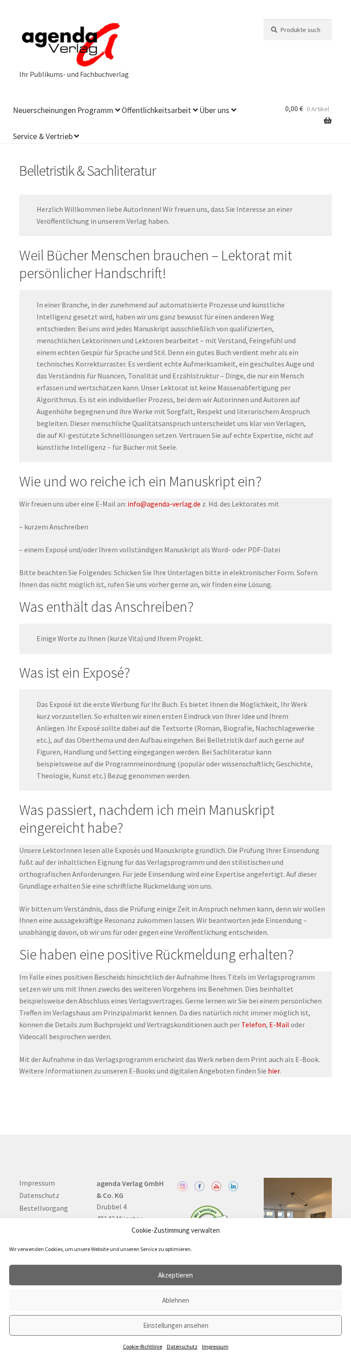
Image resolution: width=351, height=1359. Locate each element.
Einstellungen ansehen (175, 1325)
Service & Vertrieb (43, 136)
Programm (95, 110)
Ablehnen (175, 1300)
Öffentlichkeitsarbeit (156, 110)
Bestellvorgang (43, 1208)
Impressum (215, 1346)
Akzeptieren (175, 1275)
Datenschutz (182, 1346)
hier (274, 1070)
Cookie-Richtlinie (142, 1346)
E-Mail (279, 1024)
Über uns (214, 110)
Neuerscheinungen (44, 110)
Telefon (253, 1024)
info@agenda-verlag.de (164, 503)
